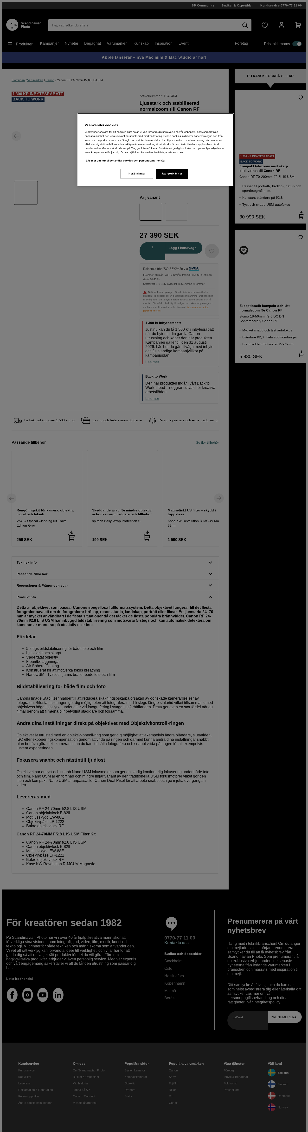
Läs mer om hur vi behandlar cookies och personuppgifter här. (125, 160)
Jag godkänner (171, 173)
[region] (155, 149)
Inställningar (136, 173)
